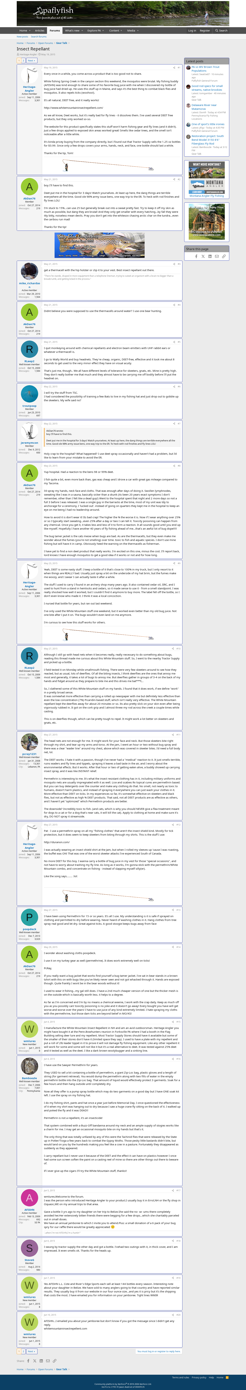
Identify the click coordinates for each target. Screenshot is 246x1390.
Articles (39, 30)
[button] (29, 30)
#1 (179, 67)
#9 (179, 563)
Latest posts (194, 61)
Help (211, 1377)
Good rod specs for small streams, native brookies (207, 87)
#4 (179, 304)
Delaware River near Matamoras (204, 107)
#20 (178, 1314)
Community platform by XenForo (123, 1384)
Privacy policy (199, 1377)
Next (30, 60)
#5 (179, 341)
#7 (179, 423)
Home (23, 30)
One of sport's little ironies (208, 124)
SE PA (37, 1222)
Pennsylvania (33, 1090)
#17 (178, 1190)
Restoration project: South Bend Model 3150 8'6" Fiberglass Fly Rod (208, 139)
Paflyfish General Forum (205, 80)
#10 (178, 648)
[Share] (174, 68)
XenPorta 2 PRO (109, 1386)
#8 (179, 465)
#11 (178, 734)
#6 (179, 386)
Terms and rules (180, 1377)
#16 (178, 1058)
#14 (178, 947)
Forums (55, 30)
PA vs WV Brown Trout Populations (205, 68)
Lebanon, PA (34, 766)
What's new (72, 30)
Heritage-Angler (28, 54)
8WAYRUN (139, 1386)
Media (131, 30)
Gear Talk (196, 99)
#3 (179, 264)
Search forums (38, 36)
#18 (178, 1240)
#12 (178, 824)
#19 (178, 1277)
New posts (22, 36)
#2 (179, 179)
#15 (178, 1021)
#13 (178, 910)
